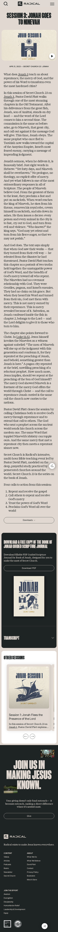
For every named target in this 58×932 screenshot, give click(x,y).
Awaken (7, 894)
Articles (7, 861)
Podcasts (7, 864)
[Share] (44, 926)
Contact (30, 868)
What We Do (32, 857)
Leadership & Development (14, 909)
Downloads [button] (28, 520)
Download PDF (29, 568)
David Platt (31, 864)
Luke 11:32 (22, 337)
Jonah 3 (23, 74)
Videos (6, 857)
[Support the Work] (52, 466)
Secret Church (9, 876)
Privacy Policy (32, 872)
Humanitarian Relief (11, 905)
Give (29, 816)
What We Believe (33, 861)
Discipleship (8, 902)
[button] (6, 4)
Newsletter (8, 872)
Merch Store (32, 879)
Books (6, 868)
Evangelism (8, 898)
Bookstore (31, 876)
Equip (6, 913)
